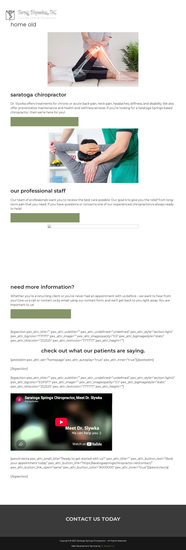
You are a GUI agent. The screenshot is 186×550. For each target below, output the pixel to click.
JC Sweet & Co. (108, 546)
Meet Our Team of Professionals (45, 217)
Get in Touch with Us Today (40, 314)
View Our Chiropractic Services (44, 121)
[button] (167, 9)
